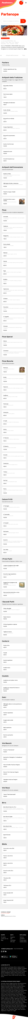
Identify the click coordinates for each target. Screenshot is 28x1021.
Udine (13, 975)
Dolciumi (10, 995)
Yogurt (14, 1010)
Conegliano (24, 968)
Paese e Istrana (17, 972)
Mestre (17, 971)
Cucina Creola (8, 990)
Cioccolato (7, 986)
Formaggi (11, 997)
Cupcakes (3, 995)
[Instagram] (1, 951)
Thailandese (11, 1009)
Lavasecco (8, 1001)
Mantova (14, 971)
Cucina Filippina (15, 990)
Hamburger (6, 999)
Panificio (13, 1002)
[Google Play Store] (13, 956)
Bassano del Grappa (8, 967)
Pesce (22, 1003)
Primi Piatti (6, 1006)
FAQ (11, 938)
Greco (2, 999)
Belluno (15, 967)
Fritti (17, 997)
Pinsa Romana (8, 1005)
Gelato (12, 998)
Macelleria (14, 1001)
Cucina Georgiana (23, 990)
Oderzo (12, 972)
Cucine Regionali (19, 994)
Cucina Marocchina (9, 993)
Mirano (21, 971)
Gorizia (15, 969)
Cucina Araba (17, 987)
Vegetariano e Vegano (6, 1010)
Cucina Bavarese (9, 989)
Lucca (10, 971)
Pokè (15, 1005)
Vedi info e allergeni (6, 913)
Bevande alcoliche (22, 983)
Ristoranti (14, 1006)
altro (25, 49)
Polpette (22, 1005)
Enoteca (14, 995)
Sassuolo (6, 975)
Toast (19, 1009)
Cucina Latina (17, 991)
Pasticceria (17, 1003)
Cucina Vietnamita (11, 994)
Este (9, 969)
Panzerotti (6, 1003)
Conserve (7, 987)
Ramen (10, 1006)
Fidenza (12, 969)
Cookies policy (23, 941)
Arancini (7, 983)
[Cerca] (23, 21)
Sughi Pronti (15, 1008)
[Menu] (26, 2)
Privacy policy (23, 940)
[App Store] (4, 956)
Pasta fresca (12, 1003)
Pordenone (7, 973)
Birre (2, 984)
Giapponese (17, 998)
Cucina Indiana (10, 991)
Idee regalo (11, 999)
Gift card (12, 941)
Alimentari (3, 983)
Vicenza (20, 975)
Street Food (10, 1008)
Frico (14, 997)
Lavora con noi (4, 938)
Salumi (18, 1006)
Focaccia (6, 997)
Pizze (23, 55)
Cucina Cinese (17, 989)
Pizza (12, 1005)
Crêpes (11, 987)
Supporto (12, 937)
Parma (23, 972)
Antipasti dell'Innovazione (12, 55)
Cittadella (19, 968)
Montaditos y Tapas (20, 1001)
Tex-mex (6, 1009)
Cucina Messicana (18, 993)
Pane (10, 1002)
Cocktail (19, 986)
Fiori (21, 995)
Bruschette (9, 984)
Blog (2, 940)
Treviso (10, 975)
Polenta (18, 1005)
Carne (19, 984)
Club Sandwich (13, 986)
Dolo (6, 969)
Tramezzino (23, 1009)
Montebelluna (7, 972)
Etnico (18, 995)
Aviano (2, 967)
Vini (12, 1010)
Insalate (22, 999)
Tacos (23, 1008)
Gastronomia (8, 998)
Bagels (11, 983)
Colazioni (23, 986)
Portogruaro (13, 973)
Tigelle (15, 1009)
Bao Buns (15, 983)
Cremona (3, 969)
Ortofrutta (3, 1002)
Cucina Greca (4, 991)
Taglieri (2, 1009)
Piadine (2, 1005)
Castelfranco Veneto (12, 968)
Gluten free (22, 998)
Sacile (17, 973)
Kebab (25, 999)
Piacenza (3, 973)
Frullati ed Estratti (22, 997)
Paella (7, 1002)
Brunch (5, 984)
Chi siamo (3, 937)
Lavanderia (3, 1001)
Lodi (7, 971)
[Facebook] (3, 951)
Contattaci (12, 940)
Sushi (20, 1008)
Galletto (2, 998)
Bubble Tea (15, 984)
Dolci (7, 995)
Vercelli (16, 975)
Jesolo (19, 969)
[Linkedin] (5, 951)
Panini (17, 1002)
